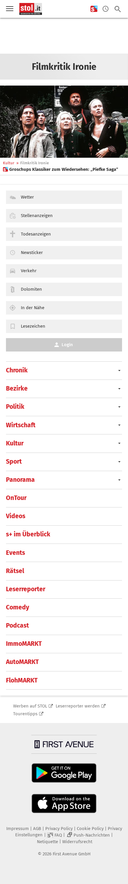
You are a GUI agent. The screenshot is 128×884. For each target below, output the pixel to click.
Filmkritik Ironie (34, 163)
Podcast (17, 625)
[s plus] (93, 9)
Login (67, 344)
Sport (14, 461)
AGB (37, 828)
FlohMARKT (22, 680)
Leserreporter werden (78, 706)
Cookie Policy (90, 828)
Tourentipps (25, 713)
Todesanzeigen (36, 234)
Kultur (8, 163)
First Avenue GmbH (71, 854)
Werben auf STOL (30, 706)
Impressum (17, 828)
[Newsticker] (106, 9)
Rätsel (15, 571)
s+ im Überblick (28, 534)
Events (15, 553)
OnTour (16, 498)
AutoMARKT (22, 662)
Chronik (17, 370)
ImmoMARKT (24, 644)
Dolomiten (31, 289)
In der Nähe (32, 307)
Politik (15, 407)
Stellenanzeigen (37, 215)
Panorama (20, 480)
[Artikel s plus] (64, 122)
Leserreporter (25, 589)
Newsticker (32, 252)
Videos (15, 516)
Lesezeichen (33, 326)
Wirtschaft (20, 425)
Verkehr (29, 270)
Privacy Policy (59, 828)
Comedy (17, 607)
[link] (60, 169)
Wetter (27, 197)
